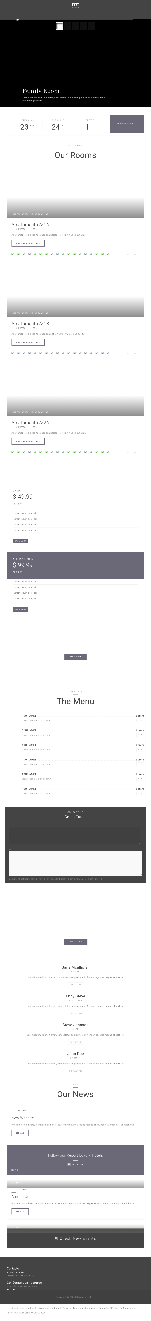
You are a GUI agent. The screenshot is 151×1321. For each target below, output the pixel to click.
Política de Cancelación (123, 1308)
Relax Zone (20, 1177)
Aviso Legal (18, 1308)
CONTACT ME (75, 985)
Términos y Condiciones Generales (91, 1308)
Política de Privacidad (37, 1308)
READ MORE (20, 541)
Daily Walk (20, 1222)
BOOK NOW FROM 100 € (28, 243)
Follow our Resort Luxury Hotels (75, 1155)
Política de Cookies (61, 1308)
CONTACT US (75, 942)
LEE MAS (20, 1133)
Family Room (41, 91)
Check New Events (78, 1238)
